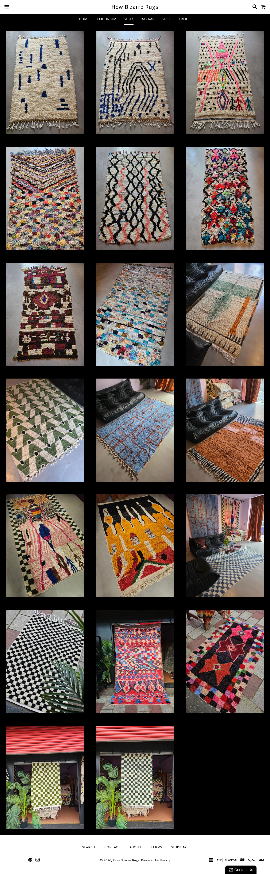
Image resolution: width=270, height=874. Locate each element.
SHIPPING (179, 847)
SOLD (166, 19)
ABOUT (184, 19)
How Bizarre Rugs (135, 6)
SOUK (129, 19)
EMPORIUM (107, 19)
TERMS (156, 847)
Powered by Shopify (155, 860)
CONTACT (112, 847)
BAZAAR (148, 19)
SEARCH (88, 847)
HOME (84, 19)
